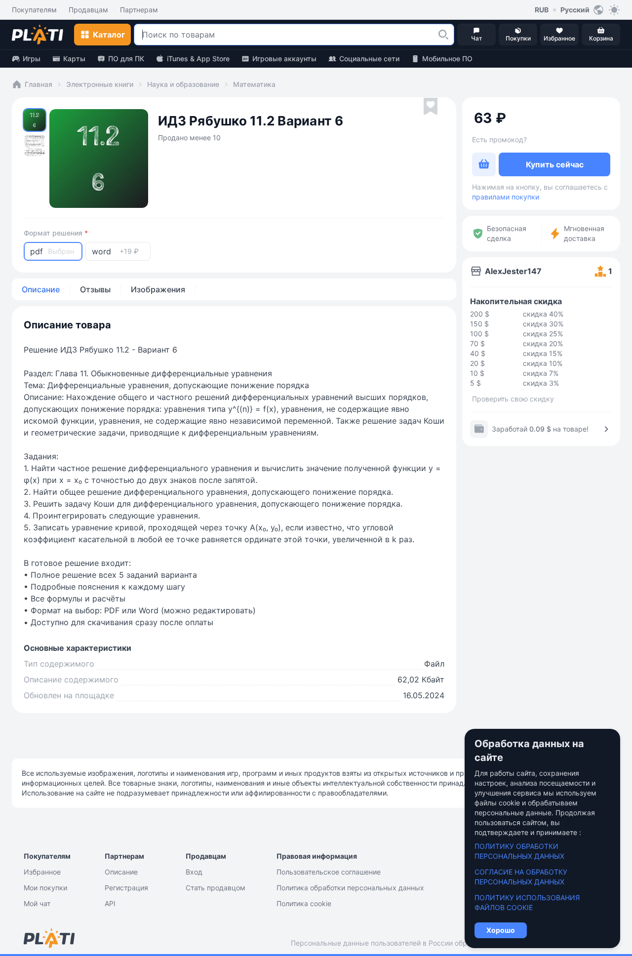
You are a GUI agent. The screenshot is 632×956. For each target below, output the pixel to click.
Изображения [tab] (158, 289)
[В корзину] (484, 164)
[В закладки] (430, 106)
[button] (443, 34)
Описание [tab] (41, 289)
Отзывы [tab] (95, 289)
